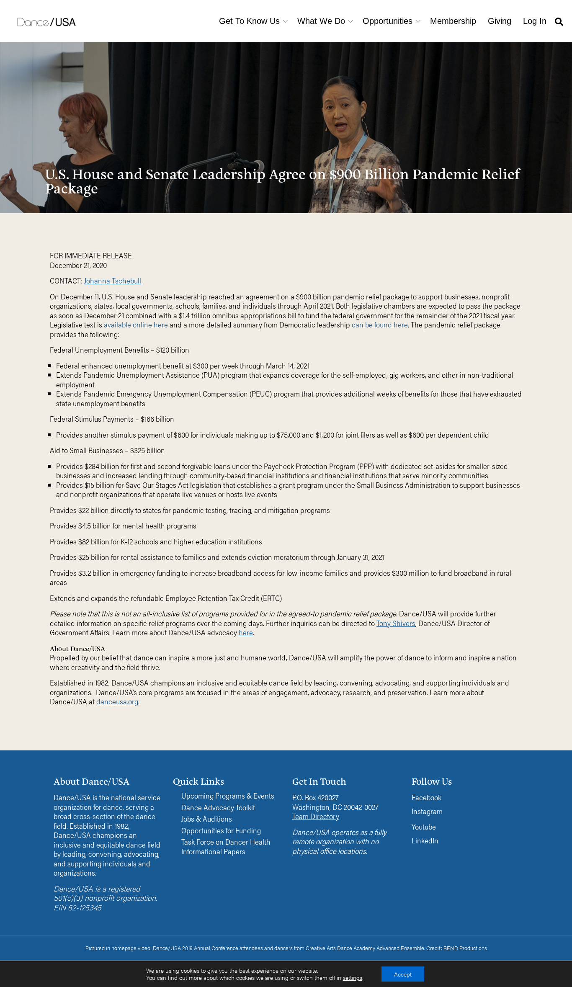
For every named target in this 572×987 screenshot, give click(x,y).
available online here (136, 324)
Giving (499, 21)
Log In (534, 21)
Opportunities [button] (387, 21)
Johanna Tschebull (112, 280)
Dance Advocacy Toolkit (218, 807)
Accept (403, 974)
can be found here (380, 324)
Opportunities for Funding (221, 830)
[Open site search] (559, 21)
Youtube (424, 826)
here (246, 632)
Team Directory (315, 816)
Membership (453, 21)
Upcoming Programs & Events (227, 796)
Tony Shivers (395, 623)
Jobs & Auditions (206, 819)
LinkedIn (425, 840)
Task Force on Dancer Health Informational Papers (226, 846)
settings (352, 978)
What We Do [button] (321, 21)
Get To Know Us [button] (249, 21)
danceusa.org (117, 701)
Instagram (427, 811)
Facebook (426, 797)
